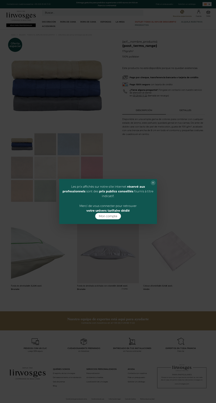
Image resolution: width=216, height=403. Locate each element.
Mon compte (108, 216)
